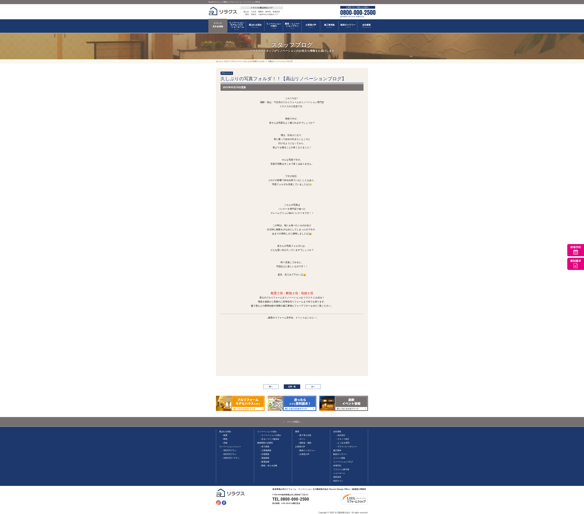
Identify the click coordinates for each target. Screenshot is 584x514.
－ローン (301, 439)
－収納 (224, 443)
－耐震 (224, 435)
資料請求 (337, 477)
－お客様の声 (303, 454)
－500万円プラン (228, 454)
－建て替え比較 (304, 435)
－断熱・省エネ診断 (268, 465)
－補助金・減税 (304, 443)
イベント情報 (339, 458)
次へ (313, 387)
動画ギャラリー (340, 454)
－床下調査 (264, 446)
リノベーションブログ (343, 462)
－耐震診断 (264, 462)
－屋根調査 (264, 458)
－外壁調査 (264, 454)
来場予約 (337, 465)
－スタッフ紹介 (342, 439)
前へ (271, 387)
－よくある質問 (342, 443)
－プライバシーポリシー (346, 446)
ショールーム (339, 473)
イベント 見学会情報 (217, 25)
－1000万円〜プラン (230, 458)
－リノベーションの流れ (270, 435)
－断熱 (224, 439)
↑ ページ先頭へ (292, 422)
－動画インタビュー (306, 450)
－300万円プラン (228, 450)
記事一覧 (292, 387)
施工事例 (337, 450)
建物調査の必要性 (265, 443)
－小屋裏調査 (265, 450)
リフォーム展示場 (341, 469)
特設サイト (338, 481)
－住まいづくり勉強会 (269, 439)
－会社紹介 (340, 435)
